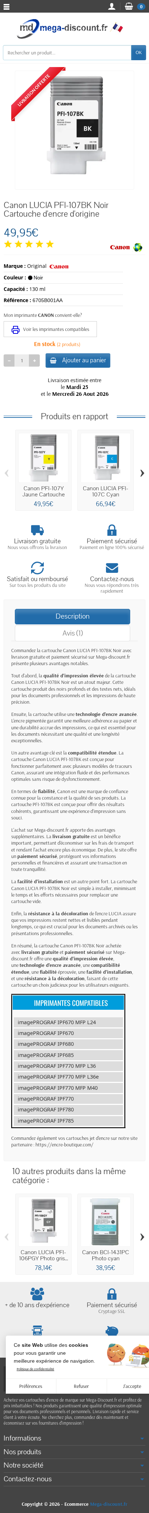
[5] (50, 244)
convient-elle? (68, 315)
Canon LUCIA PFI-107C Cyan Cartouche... (105, 494)
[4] (39, 244)
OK (139, 52)
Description (73, 616)
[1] (8, 244)
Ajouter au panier (84, 360)
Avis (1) (73, 633)
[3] (29, 244)
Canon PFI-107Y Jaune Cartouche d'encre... (43, 494)
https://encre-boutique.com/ (64, 1144)
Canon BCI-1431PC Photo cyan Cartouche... (105, 1258)
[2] (18, 244)
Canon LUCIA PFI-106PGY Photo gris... (43, 1255)
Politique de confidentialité (35, 1369)
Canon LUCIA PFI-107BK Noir (92, 650)
